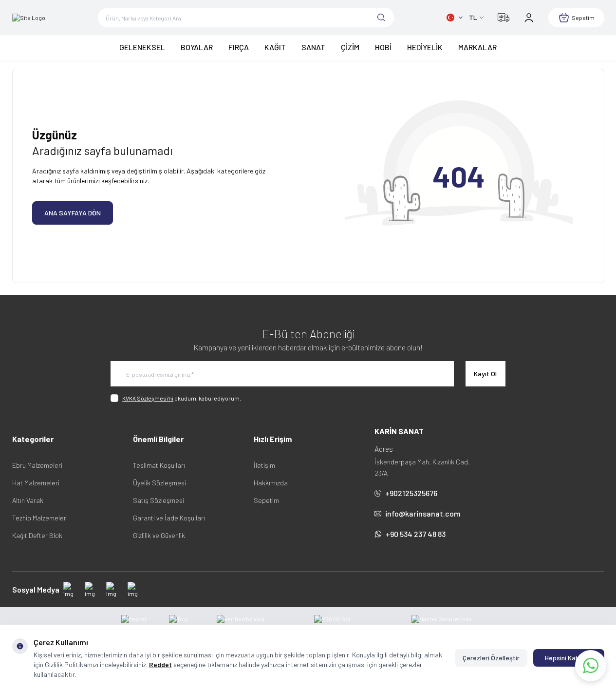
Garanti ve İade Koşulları (169, 518)
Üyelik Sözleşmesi (159, 483)
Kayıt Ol (485, 373)
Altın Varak (27, 500)
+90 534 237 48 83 (416, 533)
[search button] (381, 17)
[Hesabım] (529, 17)
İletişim (264, 465)
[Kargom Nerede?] (503, 17)
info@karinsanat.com (423, 513)
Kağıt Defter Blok (37, 535)
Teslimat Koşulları (159, 465)
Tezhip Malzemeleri (40, 518)
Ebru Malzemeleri (37, 465)
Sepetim (266, 500)
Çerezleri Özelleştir (491, 657)
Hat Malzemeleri (35, 483)
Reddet (160, 664)
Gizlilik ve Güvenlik (159, 535)
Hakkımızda (271, 483)
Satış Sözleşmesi (158, 500)
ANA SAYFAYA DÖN (72, 213)
